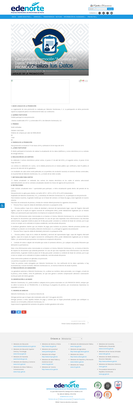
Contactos (92, 13)
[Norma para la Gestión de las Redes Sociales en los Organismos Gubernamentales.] (108, 394)
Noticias (59, 17)
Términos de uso (53, 399)
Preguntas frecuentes (79, 399)
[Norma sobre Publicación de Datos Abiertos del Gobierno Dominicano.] (98, 385)
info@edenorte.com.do (66, 396)
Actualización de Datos (52, 71)
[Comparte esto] (13, 312)
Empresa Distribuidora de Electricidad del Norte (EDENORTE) (66, 389)
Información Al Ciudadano (74, 17)
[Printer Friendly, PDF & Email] (83, 81)
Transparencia (48, 17)
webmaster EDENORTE (35, 71)
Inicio (14, 17)
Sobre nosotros (24, 17)
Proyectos (92, 17)
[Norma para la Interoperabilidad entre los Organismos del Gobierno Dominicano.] (98, 394)
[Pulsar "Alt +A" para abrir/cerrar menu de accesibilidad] (2, 205)
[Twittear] (18, 312)
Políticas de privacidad (65, 399)
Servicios (37, 17)
